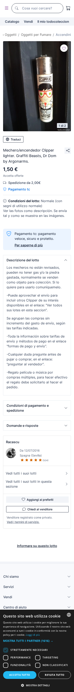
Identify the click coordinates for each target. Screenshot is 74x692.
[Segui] (64, 48)
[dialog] (37, 651)
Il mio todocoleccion (53, 21)
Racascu (12, 442)
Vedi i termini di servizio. (23, 522)
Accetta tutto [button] (19, 675)
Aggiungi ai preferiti (40, 499)
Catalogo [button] (12, 21)
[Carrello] (68, 8)
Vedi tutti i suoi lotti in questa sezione (29, 483)
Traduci (16, 139)
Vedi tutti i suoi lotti (21, 473)
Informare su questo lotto (37, 546)
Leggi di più (33, 635)
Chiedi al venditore (39, 509)
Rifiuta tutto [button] (54, 675)
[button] (37, 260)
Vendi (28, 21)
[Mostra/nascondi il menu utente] (6, 8)
